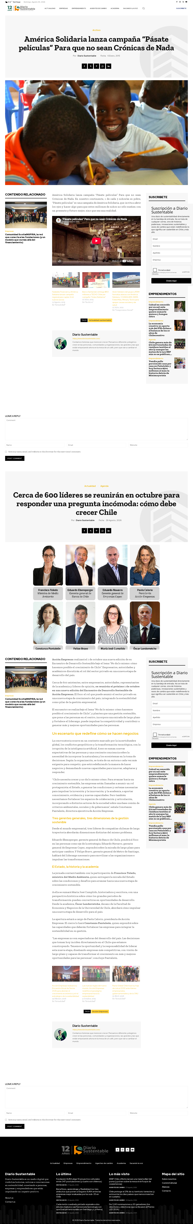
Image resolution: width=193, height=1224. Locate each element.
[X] (183, 2)
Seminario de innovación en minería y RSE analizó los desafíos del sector (144, 401)
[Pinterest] (96, 66)
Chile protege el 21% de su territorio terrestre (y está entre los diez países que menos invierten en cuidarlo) (132, 1194)
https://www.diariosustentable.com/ (86, 338)
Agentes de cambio (117, 1187)
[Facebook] (176, 2)
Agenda (152, 339)
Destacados (61, 1185)
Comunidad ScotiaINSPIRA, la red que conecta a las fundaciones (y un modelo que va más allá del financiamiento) (25, 238)
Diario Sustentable (87, 56)
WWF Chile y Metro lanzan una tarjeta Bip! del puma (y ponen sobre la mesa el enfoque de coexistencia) (130, 1181)
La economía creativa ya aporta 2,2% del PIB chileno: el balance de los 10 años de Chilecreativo (160, 329)
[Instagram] (180, 2)
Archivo (96, 30)
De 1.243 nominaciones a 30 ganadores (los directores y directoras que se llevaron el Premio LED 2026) (131, 1207)
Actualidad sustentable (100, 320)
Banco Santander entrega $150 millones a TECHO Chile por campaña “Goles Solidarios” (95, 294)
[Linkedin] (108, 66)
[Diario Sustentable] (62, 343)
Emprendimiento (156, 302)
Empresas (9, 231)
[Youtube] (186, 2)
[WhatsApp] (102, 66)
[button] (143, 8)
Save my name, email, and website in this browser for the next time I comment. (44, 451)
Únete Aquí (171, 280)
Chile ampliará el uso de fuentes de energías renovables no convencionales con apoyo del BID (49, 401)
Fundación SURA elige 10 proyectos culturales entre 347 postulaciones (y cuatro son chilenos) (79, 1180)
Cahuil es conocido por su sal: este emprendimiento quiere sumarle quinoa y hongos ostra (159, 310)
